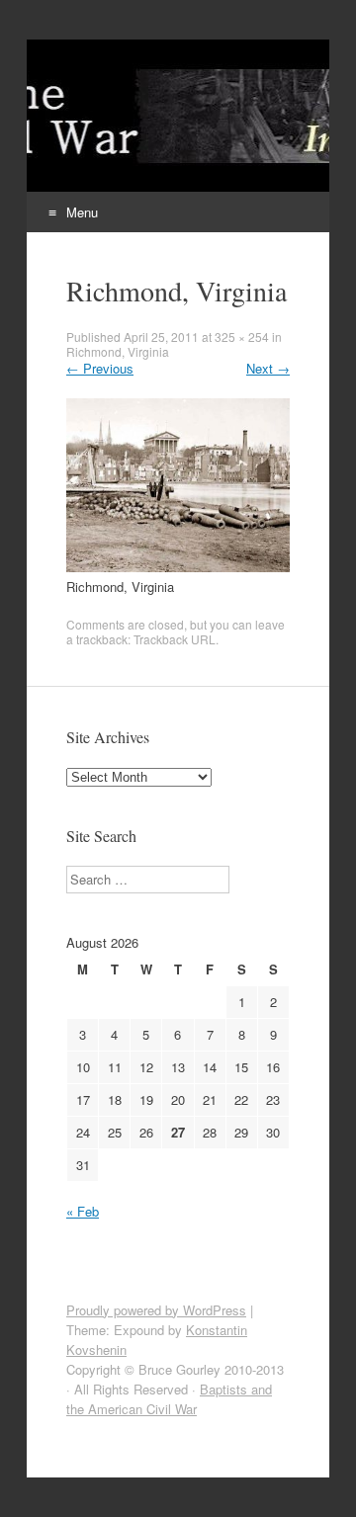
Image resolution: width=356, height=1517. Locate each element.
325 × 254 (242, 336)
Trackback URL (175, 639)
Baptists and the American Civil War (169, 1399)
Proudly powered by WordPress (156, 1310)
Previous (100, 368)
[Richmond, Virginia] (178, 566)
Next (268, 368)
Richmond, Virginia (117, 351)
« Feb (82, 1211)
